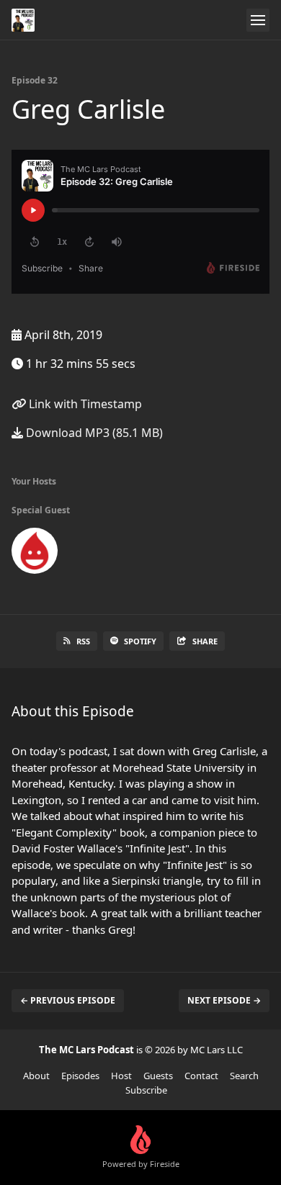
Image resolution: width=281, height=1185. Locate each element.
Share (205, 641)
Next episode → (224, 1000)
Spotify (140, 641)
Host (121, 1075)
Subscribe (146, 1089)
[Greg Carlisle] (35, 554)
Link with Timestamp (84, 404)
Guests (158, 1075)
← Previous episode (67, 1000)
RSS (83, 641)
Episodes (80, 1075)
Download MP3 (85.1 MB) (93, 433)
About (36, 1075)
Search (244, 1075)
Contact (201, 1075)
